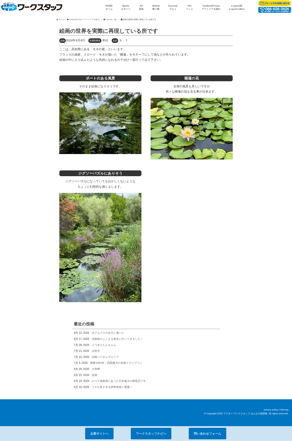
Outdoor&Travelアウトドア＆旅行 (211, 7)
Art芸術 (141, 7)
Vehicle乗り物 (156, 7)
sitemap (284, 409)
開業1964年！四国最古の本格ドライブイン (116, 362)
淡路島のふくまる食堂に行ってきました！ (117, 338)
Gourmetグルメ (173, 7)
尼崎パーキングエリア (105, 357)
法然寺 (96, 350)
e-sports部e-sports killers (237, 7)
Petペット (189, 7)
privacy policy (271, 409)
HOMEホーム (109, 7)
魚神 (94, 375)
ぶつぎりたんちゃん (104, 345)
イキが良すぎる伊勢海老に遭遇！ (112, 387)
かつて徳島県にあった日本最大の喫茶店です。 (120, 381)
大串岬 (96, 369)
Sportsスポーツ (125, 7)
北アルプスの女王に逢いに (108, 332)
